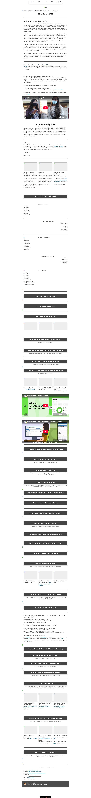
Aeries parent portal (58, 146)
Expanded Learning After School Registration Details (45, 339)
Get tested (43, 637)
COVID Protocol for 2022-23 (45, 306)
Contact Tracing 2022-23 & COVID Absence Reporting (45, 649)
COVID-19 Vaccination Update (45, 482)
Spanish (35, 738)
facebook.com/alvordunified (35, 776)
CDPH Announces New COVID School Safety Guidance (45, 350)
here (29, 94)
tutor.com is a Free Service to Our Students (45, 553)
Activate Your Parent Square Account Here (45, 361)
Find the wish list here (58, 89)
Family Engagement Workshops (45, 563)
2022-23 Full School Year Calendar (45, 608)
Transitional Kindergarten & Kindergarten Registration (45, 449)
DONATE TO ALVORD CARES (45, 683)
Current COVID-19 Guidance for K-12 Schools (45, 655)
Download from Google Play (60, 391)
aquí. (55, 743)
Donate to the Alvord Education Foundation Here (45, 594)
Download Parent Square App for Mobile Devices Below (45, 370)
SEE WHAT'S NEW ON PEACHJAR (45, 752)
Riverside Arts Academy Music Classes (45, 503)
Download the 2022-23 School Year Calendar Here (45, 513)
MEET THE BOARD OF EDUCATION (45, 196)
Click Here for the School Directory (45, 523)
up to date (28, 637)
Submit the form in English (44, 738)
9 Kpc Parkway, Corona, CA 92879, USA (36, 773)
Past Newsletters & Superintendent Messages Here (45, 534)
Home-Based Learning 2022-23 (45, 470)
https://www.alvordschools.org (34, 771)
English (29, 738)
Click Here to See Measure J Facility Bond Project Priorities (45, 493)
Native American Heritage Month (45, 296)
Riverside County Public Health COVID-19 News (45, 672)
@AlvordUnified (30, 777)
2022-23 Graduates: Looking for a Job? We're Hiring (45, 543)
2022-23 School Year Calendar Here (45, 459)
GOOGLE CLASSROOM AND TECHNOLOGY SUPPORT (45, 718)
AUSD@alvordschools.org (32, 770)
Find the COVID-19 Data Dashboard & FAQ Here (45, 663)
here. (34, 183)
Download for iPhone (30, 389)
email (50, 582)
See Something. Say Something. (45, 316)
